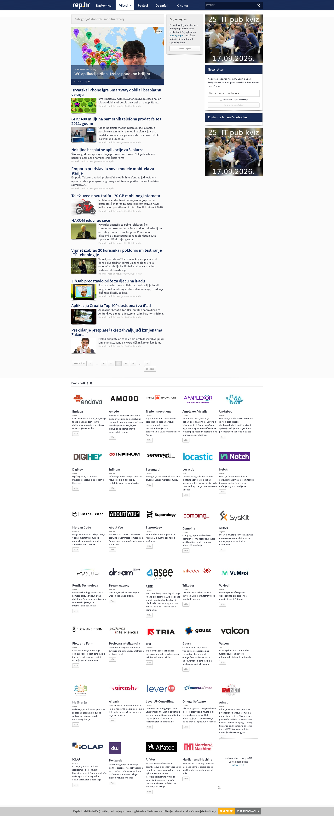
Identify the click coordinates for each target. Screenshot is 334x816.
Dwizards (115, 760)
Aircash (114, 701)
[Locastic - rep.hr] (197, 459)
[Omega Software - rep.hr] (197, 690)
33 (126, 363)
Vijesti (122, 6)
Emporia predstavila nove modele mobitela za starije (112, 171)
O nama (180, 6)
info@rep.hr (238, 765)
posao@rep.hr (177, 35)
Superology (154, 527)
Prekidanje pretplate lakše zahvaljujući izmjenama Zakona (116, 332)
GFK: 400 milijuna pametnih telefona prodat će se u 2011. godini (116, 121)
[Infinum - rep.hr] (124, 455)
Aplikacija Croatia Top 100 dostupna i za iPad (111, 305)
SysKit (223, 527)
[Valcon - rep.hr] (234, 633)
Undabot (225, 411)
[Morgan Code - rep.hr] (87, 516)
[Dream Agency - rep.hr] (124, 574)
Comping (188, 528)
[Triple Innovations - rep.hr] (161, 400)
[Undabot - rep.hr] (234, 403)
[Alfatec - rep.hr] (161, 751)
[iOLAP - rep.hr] (87, 748)
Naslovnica (104, 5)
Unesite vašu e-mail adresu (224, 93)
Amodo (114, 411)
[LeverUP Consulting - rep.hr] (161, 691)
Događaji (162, 5)
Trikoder (188, 585)
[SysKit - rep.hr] (234, 520)
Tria (148, 643)
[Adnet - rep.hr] (230, 695)
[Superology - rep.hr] (161, 517)
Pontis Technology (85, 585)
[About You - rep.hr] (124, 516)
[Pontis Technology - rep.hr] (87, 576)
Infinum (114, 469)
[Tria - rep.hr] (161, 636)
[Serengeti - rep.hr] (161, 458)
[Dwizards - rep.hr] (115, 753)
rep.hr (82, 5)
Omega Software (194, 701)
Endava (77, 411)
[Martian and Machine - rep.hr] (197, 750)
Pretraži (210, 5)
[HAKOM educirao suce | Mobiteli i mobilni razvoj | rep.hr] (83, 238)
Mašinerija (79, 702)
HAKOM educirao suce (90, 220)
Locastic (188, 469)
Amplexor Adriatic (194, 411)
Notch (223, 469)
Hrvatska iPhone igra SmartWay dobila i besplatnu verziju (116, 92)
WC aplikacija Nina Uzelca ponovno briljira (112, 74)
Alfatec (151, 759)
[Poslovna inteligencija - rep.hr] (124, 634)
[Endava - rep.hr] (87, 404)
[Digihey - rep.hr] (87, 460)
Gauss (186, 643)
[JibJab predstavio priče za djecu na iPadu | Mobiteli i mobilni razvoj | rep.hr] (83, 299)
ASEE (149, 586)
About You (116, 527)
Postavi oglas (185, 48)
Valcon (224, 643)
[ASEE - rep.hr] (160, 579)
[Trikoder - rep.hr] (196, 572)
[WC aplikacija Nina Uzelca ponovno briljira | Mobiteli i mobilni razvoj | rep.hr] (117, 58)
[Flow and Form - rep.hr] (87, 631)
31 (111, 363)
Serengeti (152, 469)
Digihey (77, 469)
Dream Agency (119, 585)
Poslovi (143, 5)
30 (104, 363)
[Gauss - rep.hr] (197, 634)
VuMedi (224, 585)
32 (118, 363)
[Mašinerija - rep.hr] (80, 695)
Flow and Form (82, 643)
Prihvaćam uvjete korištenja (235, 99)
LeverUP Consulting (160, 701)
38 (147, 363)
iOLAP (76, 759)
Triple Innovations (158, 411)
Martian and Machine (197, 759)
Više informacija (248, 811)
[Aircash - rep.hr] (124, 690)
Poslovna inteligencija (124, 643)
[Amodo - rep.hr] (124, 402)
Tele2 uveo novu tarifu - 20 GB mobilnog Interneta (115, 196)
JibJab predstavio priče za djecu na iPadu (108, 281)
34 (133, 363)
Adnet (223, 702)
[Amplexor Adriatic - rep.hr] (197, 402)
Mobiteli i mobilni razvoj (85, 69)
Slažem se (226, 811)
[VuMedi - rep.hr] (234, 576)
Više (76, 433)
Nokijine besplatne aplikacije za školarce (107, 150)
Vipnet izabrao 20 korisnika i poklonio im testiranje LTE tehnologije (116, 252)
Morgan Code (81, 527)
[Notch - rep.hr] (234, 459)
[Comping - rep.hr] (196, 521)
